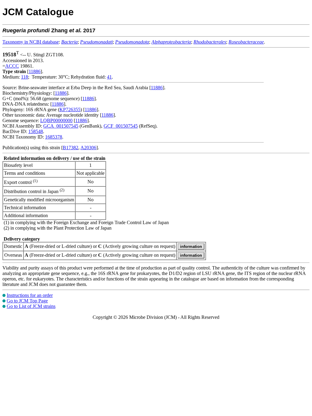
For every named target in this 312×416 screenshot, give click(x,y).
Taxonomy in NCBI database (30, 41)
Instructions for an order (30, 295)
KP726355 (69, 109)
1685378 (53, 136)
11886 (35, 71)
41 (109, 76)
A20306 (88, 147)
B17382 (70, 147)
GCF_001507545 (121, 126)
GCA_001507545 (60, 126)
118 (24, 76)
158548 (35, 131)
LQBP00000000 (56, 120)
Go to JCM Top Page (27, 300)
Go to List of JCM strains (31, 306)
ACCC (12, 66)
